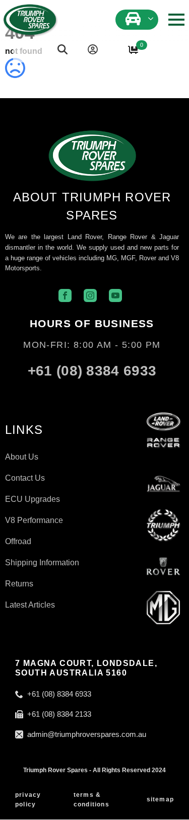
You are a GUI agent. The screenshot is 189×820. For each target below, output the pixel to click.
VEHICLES (134, 17)
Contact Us (25, 478)
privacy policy (28, 799)
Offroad (18, 542)
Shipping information (42, 563)
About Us (21, 457)
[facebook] (47, 393)
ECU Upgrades (32, 499)
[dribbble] (137, 393)
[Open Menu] (176, 20)
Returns (19, 584)
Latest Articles (30, 605)
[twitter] (107, 393)
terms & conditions (91, 799)
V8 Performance (34, 520)
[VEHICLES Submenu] (151, 17)
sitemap (160, 799)
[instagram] (77, 393)
